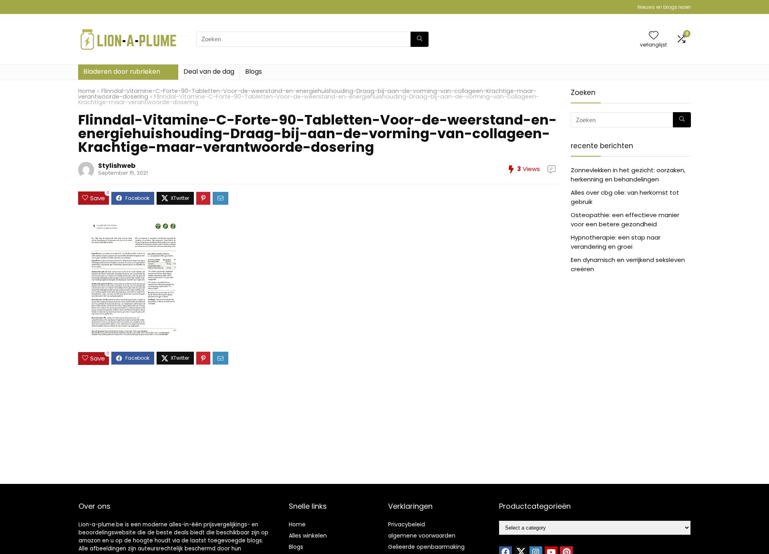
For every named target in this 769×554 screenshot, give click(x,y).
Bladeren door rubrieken (121, 71)
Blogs (253, 71)
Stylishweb (116, 165)
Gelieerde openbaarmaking (426, 547)
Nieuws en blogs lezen (664, 7)
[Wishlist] (653, 35)
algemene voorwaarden (421, 536)
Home (86, 91)
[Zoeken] (420, 39)
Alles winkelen (308, 536)
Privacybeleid (406, 524)
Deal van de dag (208, 71)
